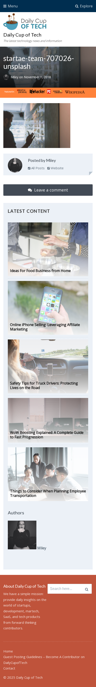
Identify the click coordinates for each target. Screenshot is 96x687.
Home (8, 651)
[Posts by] (7, 77)
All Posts (37, 168)
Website (57, 168)
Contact (9, 668)
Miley (15, 77)
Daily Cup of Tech (22, 35)
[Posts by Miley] (15, 166)
